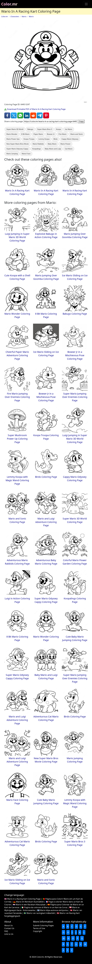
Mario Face (26, 154)
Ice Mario (68, 129)
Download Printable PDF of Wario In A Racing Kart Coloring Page (36, 109)
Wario (31, 16)
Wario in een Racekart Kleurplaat (30, 904)
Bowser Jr (51, 134)
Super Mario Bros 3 (44, 129)
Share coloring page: (13, 121)
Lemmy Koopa (43, 139)
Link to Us (8, 934)
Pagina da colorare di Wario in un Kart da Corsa (45, 907)
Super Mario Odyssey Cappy (17, 149)
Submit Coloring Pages (43, 925)
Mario (24, 16)
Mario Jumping (12, 154)
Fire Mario (62, 134)
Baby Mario (52, 144)
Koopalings (36, 149)
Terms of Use (39, 928)
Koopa (58, 129)
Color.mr (9, 4)
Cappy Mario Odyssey (70, 139)
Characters (14, 16)
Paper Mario (38, 134)
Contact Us (9, 928)
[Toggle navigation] (86, 4)
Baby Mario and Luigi (53, 149)
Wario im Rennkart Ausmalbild (30, 901)
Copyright (37, 931)
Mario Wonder (11, 134)
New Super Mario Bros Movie (17, 144)
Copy (81, 121)
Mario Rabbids (38, 144)
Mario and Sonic (76, 134)
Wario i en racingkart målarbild (41, 913)
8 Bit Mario (25, 134)
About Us (8, 925)
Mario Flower (65, 144)
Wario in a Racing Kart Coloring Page (23, 899)
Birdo (56, 139)
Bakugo (30, 129)
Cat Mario (68, 149)
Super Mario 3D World (14, 129)
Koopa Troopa (29, 139)
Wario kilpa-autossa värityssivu (54, 910)
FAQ (6, 931)
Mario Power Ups (13, 139)
